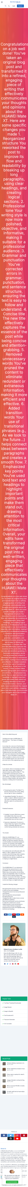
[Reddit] (22, 914)
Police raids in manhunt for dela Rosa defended (16, 1074)
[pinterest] (13, 963)
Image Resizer (8, 1007)
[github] (15, 963)
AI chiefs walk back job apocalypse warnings (16, 1091)
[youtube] (18, 963)
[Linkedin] (18, 914)
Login (13, 6)
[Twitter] (10, 914)
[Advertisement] (14, 27)
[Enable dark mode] (9, 6)
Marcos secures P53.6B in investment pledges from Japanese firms (16, 1085)
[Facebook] (6, 914)
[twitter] (8, 963)
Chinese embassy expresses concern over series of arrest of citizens (16, 1063)
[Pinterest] (14, 914)
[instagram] (10, 963)
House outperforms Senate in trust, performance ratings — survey (16, 1068)
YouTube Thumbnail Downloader (12, 1003)
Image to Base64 (8, 1011)
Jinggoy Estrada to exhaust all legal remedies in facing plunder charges (16, 1080)
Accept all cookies (12, 1182)
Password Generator (9, 1019)
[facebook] (5, 963)
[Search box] (5, 6)
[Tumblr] (14, 917)
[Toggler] (2, 2)
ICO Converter (8, 1023)
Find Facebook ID (8, 1015)
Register (20, 6)
